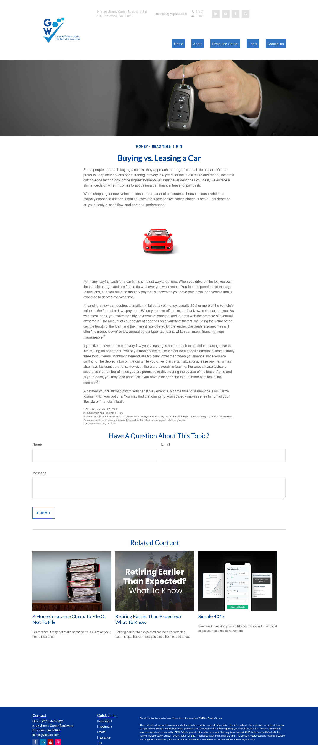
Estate (101, 732)
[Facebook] (235, 14)
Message (39, 472)
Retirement (104, 721)
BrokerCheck (215, 718)
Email (165, 444)
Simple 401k (211, 616)
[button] (178, 43)
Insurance (104, 737)
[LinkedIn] (216, 14)
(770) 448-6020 (197, 13)
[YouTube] (226, 14)
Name (37, 444)
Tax (99, 742)
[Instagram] (58, 742)
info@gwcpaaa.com (173, 13)
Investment (104, 726)
